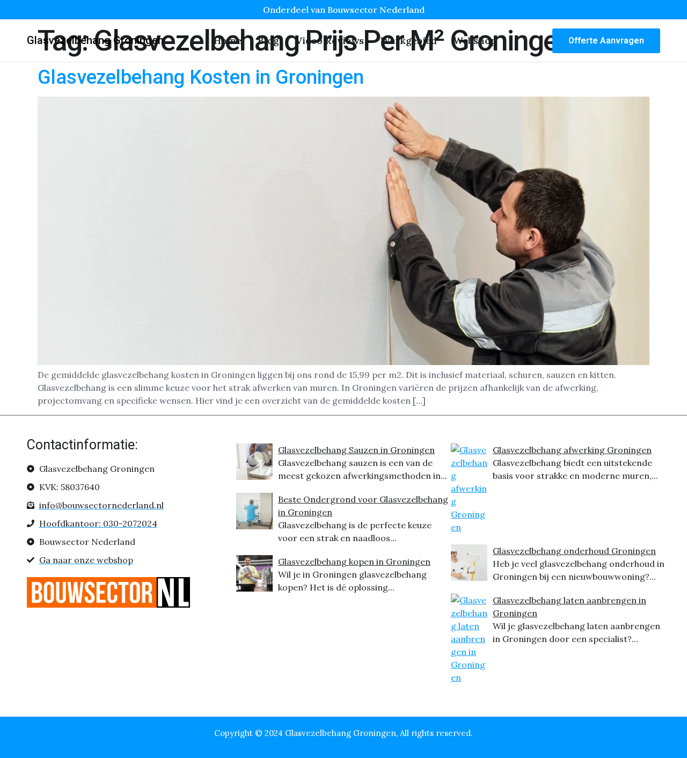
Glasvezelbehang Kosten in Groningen (201, 77)
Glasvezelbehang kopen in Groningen (354, 561)
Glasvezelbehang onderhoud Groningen (574, 550)
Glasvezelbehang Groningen (95, 40)
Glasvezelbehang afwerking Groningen (572, 449)
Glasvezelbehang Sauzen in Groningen (356, 449)
